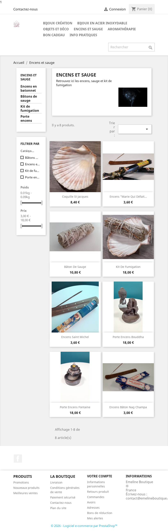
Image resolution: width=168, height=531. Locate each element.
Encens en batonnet (28, 88)
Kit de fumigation (29, 108)
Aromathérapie (122, 29)
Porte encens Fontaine (75, 407)
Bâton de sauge (75, 267)
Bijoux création (57, 23)
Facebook (18, 458)
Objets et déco (56, 29)
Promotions (21, 482)
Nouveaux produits (26, 488)
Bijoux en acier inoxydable (102, 23)
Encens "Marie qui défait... (128, 196)
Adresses (93, 508)
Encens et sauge (88, 29)
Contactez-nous (25, 9)
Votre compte (99, 476)
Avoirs (91, 502)
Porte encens (26, 118)
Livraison (56, 482)
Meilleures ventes (25, 493)
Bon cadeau (54, 35)
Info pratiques (83, 35)
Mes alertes (95, 518)
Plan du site (58, 508)
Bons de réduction (99, 513)
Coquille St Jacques (75, 196)
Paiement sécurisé (62, 497)
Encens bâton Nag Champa (128, 407)
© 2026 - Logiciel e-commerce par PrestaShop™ (84, 526)
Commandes (95, 497)
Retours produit (98, 492)
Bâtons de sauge (28, 98)
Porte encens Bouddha (128, 337)
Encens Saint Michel (75, 337)
